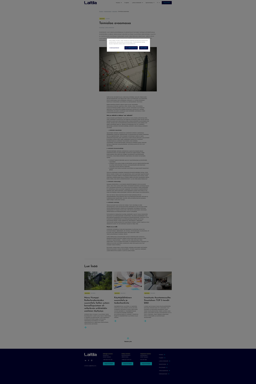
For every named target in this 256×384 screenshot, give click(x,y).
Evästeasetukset (114, 47)
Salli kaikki (143, 47)
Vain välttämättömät (131, 47)
